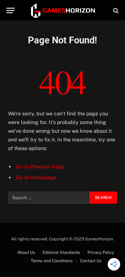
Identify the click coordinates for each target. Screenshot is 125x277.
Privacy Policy (101, 252)
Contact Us (91, 260)
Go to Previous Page (40, 167)
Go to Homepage (36, 177)
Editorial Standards (61, 252)
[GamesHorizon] (62, 10)
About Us (26, 252)
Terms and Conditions (52, 260)
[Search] (115, 10)
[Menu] (10, 10)
